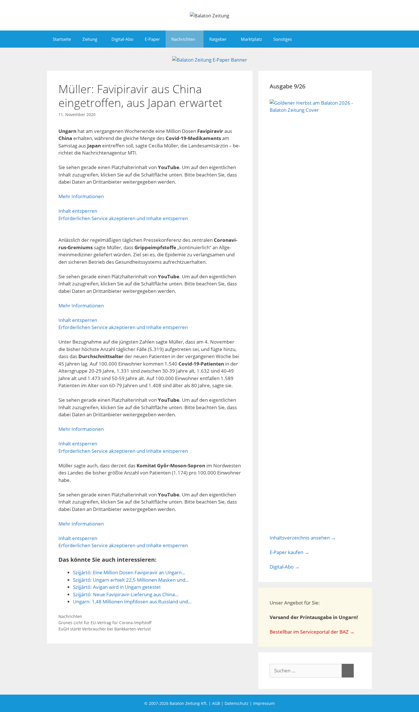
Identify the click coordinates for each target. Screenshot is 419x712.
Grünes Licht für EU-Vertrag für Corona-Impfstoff (105, 622)
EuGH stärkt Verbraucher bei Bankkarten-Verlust (104, 629)
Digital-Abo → (285, 566)
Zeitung (89, 39)
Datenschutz (237, 703)
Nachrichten (183, 39)
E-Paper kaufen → (289, 552)
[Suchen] (348, 670)
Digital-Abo (122, 39)
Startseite (62, 39)
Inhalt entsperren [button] (77, 211)
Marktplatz (251, 39)
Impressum (264, 703)
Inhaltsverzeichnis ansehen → (303, 537)
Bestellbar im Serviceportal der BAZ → (312, 631)
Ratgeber (218, 39)
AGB (216, 703)
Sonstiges (282, 39)
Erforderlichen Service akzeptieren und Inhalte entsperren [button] (123, 218)
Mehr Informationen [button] (81, 196)
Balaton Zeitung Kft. (189, 703)
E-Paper (152, 39)
